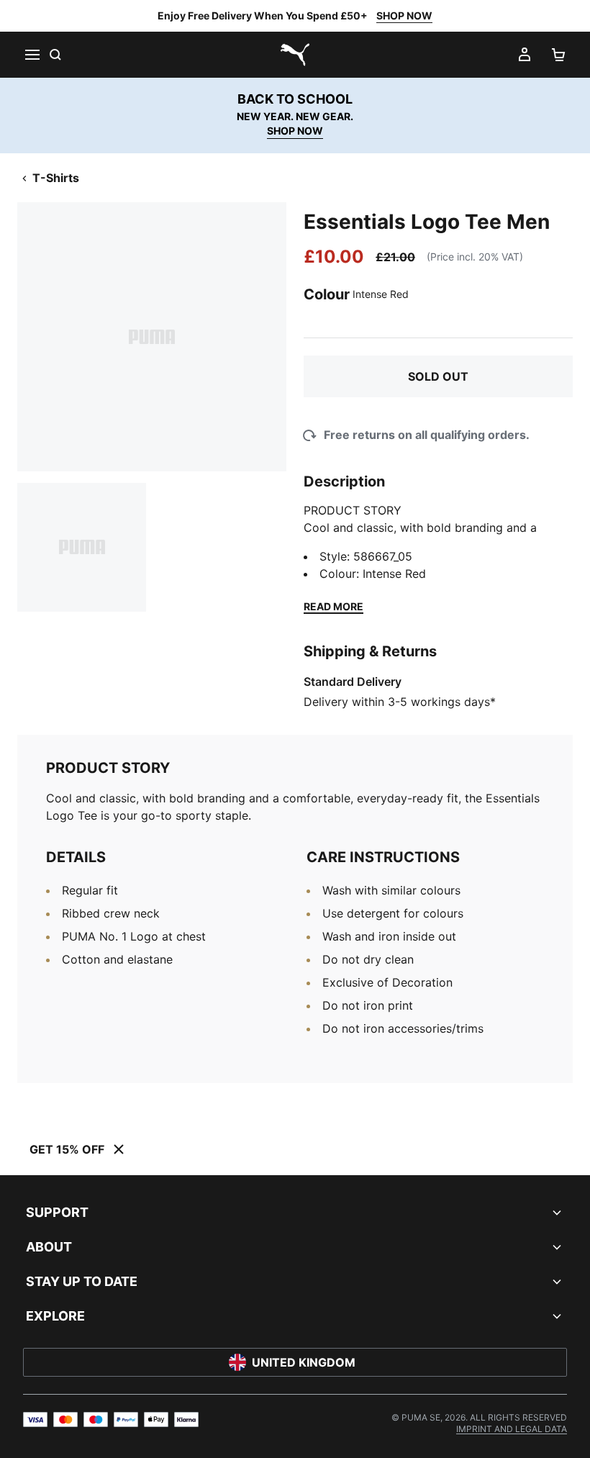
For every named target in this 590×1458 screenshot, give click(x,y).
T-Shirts (55, 178)
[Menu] (31, 54)
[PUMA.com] (295, 54)
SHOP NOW (404, 15)
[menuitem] (511, 1428)
